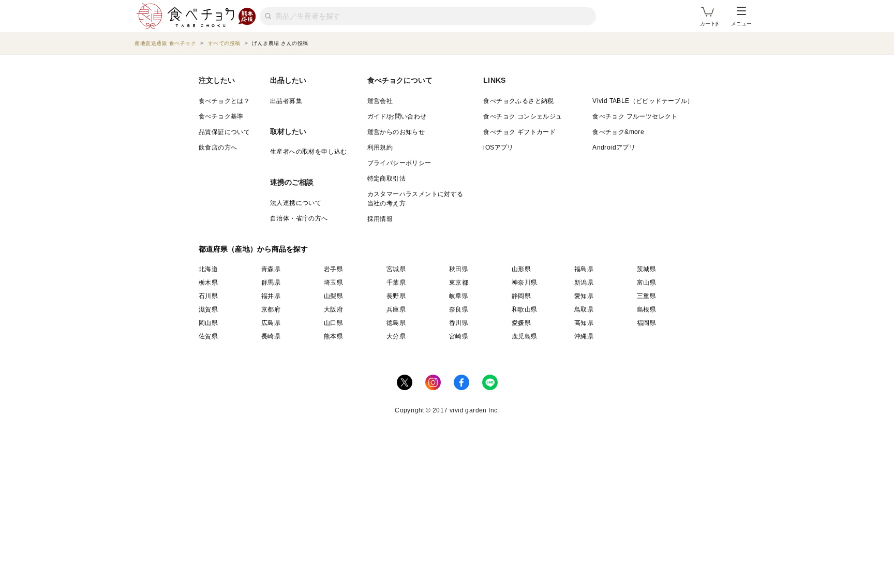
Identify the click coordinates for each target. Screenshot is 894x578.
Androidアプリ (613, 147)
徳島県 (396, 323)
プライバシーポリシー (399, 163)
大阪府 (333, 309)
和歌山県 (525, 309)
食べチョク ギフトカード (519, 132)
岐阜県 (458, 296)
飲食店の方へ (218, 147)
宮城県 (396, 269)
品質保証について (224, 132)
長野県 (396, 296)
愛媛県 (521, 323)
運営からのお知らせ (396, 132)
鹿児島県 (525, 336)
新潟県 (583, 282)
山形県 (521, 269)
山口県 (333, 323)
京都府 (270, 309)
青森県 (270, 269)
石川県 (208, 296)
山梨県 (333, 296)
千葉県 (396, 282)
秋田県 (458, 269)
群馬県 (270, 282)
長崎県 (270, 336)
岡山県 (208, 323)
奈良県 (458, 309)
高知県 (583, 323)
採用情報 (380, 219)
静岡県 (521, 296)
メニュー (741, 23)
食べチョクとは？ (224, 101)
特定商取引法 (386, 178)
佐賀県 (208, 336)
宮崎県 (458, 336)
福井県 (270, 296)
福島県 (583, 269)
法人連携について (295, 202)
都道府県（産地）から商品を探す (253, 249)
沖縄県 (583, 336)
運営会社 (380, 101)
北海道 (208, 269)
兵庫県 (396, 309)
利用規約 (380, 147)
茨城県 (646, 269)
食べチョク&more (618, 132)
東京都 (458, 282)
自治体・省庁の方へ (299, 218)
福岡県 (646, 323)
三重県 (646, 296)
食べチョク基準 (221, 116)
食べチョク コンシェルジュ (522, 116)
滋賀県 (208, 309)
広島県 (270, 323)
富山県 (646, 282)
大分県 (396, 336)
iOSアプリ (498, 147)
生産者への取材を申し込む (308, 151)
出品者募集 (286, 101)
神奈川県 (525, 282)
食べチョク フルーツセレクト (635, 116)
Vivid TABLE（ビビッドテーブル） (642, 101)
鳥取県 (583, 309)
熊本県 (333, 336)
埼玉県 (333, 282)
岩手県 (333, 269)
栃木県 (208, 282)
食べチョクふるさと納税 (518, 101)
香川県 (458, 323)
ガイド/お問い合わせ (397, 116)
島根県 (646, 309)
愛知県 (583, 296)
